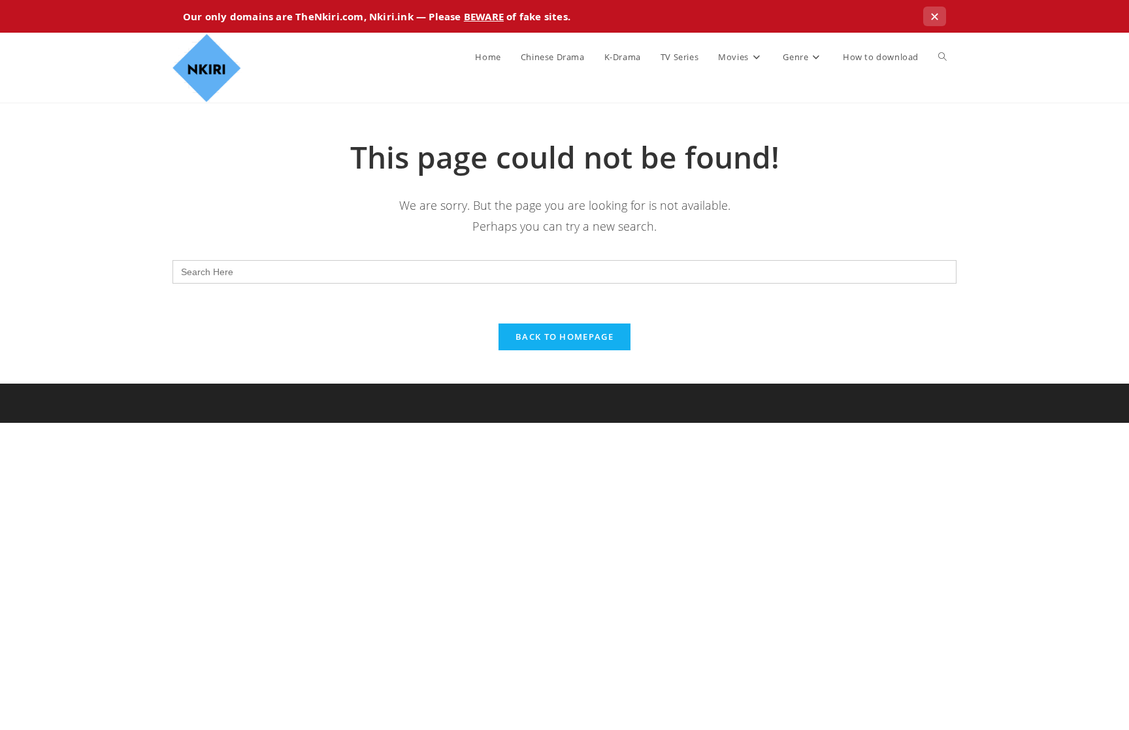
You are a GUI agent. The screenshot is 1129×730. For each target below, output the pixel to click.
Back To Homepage (564, 336)
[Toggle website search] (942, 57)
